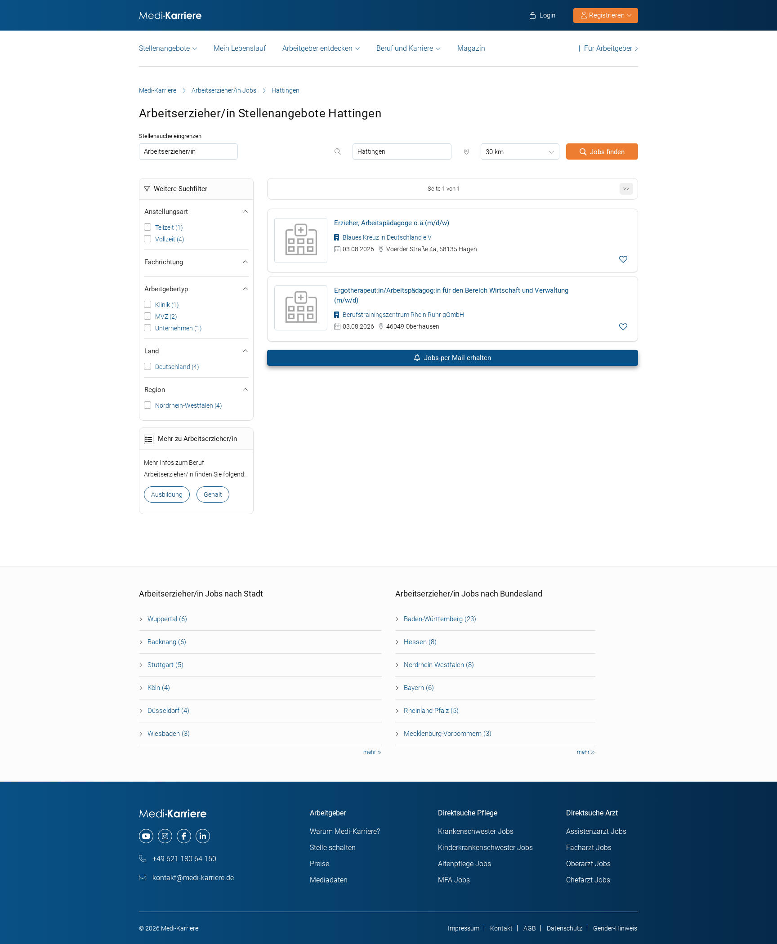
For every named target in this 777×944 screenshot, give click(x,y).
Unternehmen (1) (178, 328)
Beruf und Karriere (404, 48)
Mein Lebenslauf (240, 48)
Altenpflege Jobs (464, 863)
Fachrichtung (163, 262)
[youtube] (146, 836)
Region (154, 390)
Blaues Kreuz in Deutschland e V (386, 237)
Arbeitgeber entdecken (317, 48)
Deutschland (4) (177, 366)
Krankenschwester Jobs (476, 831)
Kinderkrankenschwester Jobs (485, 847)
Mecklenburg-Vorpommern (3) (447, 734)
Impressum (463, 928)
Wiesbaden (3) (168, 734)
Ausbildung (167, 494)
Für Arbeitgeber (608, 48)
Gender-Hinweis (615, 928)
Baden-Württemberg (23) (440, 619)
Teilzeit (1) (169, 227)
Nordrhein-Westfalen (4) (188, 405)
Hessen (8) (420, 642)
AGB (529, 928)
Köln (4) (158, 688)
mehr (370, 752)
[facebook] (184, 836)
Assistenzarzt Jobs (596, 831)
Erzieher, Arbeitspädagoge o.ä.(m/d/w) (391, 223)
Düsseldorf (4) (168, 711)
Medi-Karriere (157, 90)
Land (151, 351)
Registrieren (606, 15)
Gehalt (213, 494)
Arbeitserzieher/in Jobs (224, 90)
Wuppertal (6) (167, 619)
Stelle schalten (333, 847)
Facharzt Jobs (589, 847)
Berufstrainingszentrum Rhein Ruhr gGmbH (402, 314)
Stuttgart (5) (165, 665)
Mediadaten (329, 880)
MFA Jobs (454, 880)
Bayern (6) (419, 688)
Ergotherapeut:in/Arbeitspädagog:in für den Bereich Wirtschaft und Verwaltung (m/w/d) (451, 295)
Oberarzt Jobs (588, 863)
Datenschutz (564, 928)
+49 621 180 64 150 (183, 859)
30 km (495, 152)
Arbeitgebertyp (166, 289)
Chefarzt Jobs (588, 880)
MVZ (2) (166, 316)
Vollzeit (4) (169, 239)
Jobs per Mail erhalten (456, 358)
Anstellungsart (166, 212)
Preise (319, 863)
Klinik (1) (167, 304)
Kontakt (501, 928)
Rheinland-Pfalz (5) (431, 711)
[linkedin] (203, 836)
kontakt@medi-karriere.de (192, 877)
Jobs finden (607, 152)
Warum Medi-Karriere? (345, 831)
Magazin (471, 48)
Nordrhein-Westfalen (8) (439, 665)
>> (626, 188)
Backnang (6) (166, 642)
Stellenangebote (164, 48)
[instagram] (165, 836)
